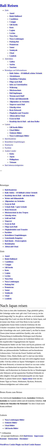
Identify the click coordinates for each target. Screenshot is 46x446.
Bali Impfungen (15, 93)
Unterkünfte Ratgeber (14, 238)
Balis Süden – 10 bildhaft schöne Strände (25, 73)
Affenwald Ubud (11, 247)
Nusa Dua (13, 36)
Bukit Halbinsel (15, 16)
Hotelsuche (9, 145)
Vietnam (12, 162)
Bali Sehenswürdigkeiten (14, 165)
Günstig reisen (15, 107)
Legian (12, 30)
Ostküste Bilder (15, 133)
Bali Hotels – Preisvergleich (15, 241)
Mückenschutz (15, 90)
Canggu (12, 22)
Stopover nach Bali (17, 104)
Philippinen (14, 159)
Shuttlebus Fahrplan (17, 79)
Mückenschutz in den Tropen (16, 213)
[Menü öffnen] (1, 170)
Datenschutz (13, 439)
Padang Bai (14, 42)
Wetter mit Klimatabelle (18, 99)
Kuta (11, 27)
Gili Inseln (13, 25)
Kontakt (3, 439)
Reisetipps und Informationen (16, 70)
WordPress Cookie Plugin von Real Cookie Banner (20, 445)
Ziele (6, 10)
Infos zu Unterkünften (18, 85)
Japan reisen (27, 379)
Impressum (38, 436)
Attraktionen (14, 76)
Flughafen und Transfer (19, 113)
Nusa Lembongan (16, 39)
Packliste (8, 148)
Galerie (7, 124)
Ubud (11, 53)
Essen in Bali (14, 119)
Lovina (12, 33)
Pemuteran (13, 45)
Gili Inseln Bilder (16, 127)
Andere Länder (10, 151)
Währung (13, 87)
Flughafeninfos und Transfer (16, 230)
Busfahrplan (10, 244)
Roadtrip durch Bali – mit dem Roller (24, 121)
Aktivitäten (9, 59)
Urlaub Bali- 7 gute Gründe (16, 207)
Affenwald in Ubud (17, 116)
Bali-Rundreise (10, 139)
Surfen (12, 64)
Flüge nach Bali (15, 82)
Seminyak (13, 50)
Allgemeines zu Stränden (19, 102)
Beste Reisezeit (15, 110)
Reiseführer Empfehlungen (15, 142)
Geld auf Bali (10, 218)
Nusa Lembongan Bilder (19, 136)
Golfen (12, 62)
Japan (11, 157)
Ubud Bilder (14, 130)
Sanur (11, 47)
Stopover (8, 221)
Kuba (11, 154)
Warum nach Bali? (17, 96)
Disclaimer (24, 439)
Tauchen (12, 67)
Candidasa (13, 19)
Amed (11, 13)
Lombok (12, 56)
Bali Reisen (9, 5)
